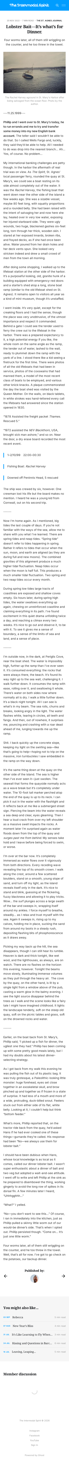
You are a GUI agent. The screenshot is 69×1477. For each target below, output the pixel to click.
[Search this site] (57, 5)
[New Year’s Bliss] (34, 1326)
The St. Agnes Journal (49, 20)
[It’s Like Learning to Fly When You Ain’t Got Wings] (34, 1334)
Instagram (34, 1430)
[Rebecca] (34, 1317)
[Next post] (63, 1276)
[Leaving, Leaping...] (34, 1352)
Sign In (34, 1445)
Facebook (34, 1435)
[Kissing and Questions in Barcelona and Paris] (34, 1343)
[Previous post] (5, 1276)
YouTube (34, 1440)
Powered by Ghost (34, 1455)
